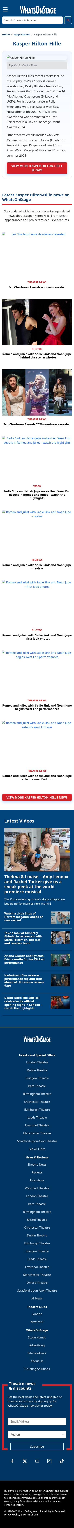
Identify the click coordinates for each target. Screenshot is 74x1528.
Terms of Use (30, 1514)
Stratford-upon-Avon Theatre (37, 1141)
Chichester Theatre (37, 1102)
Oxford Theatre (37, 1283)
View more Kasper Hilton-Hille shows (37, 168)
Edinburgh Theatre (37, 1110)
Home (6, 34)
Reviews (37, 560)
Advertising (37, 1345)
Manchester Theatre (37, 1133)
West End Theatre (37, 1188)
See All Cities (37, 1149)
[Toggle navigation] (2, 9)
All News (37, 1298)
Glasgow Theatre (37, 1078)
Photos (37, 349)
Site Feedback (37, 1353)
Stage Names (21, 34)
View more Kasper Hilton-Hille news (36, 797)
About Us (37, 1361)
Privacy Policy (12, 1514)
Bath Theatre (37, 1086)
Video (37, 486)
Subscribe (37, 1446)
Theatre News (37, 282)
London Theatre (37, 1062)
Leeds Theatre (37, 1117)
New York (37, 1322)
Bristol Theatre (37, 1220)
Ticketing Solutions (37, 1369)
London (37, 1314)
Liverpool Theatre (37, 1125)
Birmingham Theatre (37, 1094)
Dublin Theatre (37, 1070)
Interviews (37, 1180)
